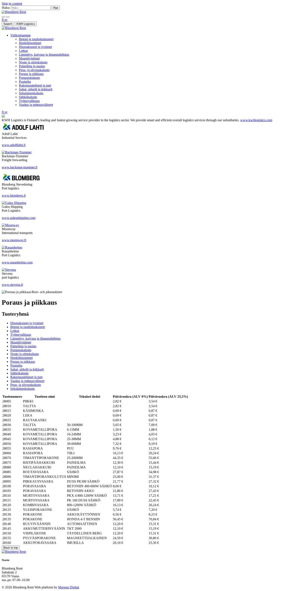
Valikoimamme (20, 35)
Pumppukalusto (29, 78)
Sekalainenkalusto (31, 93)
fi (3, 19)
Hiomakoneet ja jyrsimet (35, 47)
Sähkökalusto (28, 97)
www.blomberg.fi (14, 195)
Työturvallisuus (29, 101)
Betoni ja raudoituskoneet (36, 39)
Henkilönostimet (30, 43)
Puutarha (25, 81)
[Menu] (3, 17)
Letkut (23, 50)
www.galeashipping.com (18, 218)
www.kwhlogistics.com (256, 120)
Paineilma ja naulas (32, 66)
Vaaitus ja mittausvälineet (36, 104)
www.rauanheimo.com (17, 262)
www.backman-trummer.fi (19, 167)
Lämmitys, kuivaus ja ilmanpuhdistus (44, 54)
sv (6, 19)
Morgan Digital (68, 587)
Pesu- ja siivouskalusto (34, 70)
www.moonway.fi (14, 240)
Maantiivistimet (29, 58)
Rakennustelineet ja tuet (35, 85)
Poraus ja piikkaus (31, 74)
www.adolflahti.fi (14, 145)
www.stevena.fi (12, 284)
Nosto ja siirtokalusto (33, 62)
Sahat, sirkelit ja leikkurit (35, 89)
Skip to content (12, 3)
